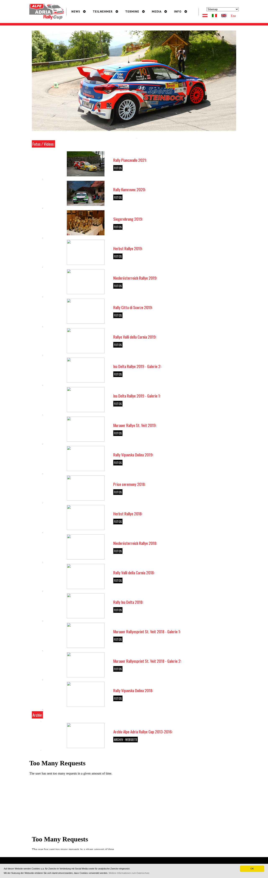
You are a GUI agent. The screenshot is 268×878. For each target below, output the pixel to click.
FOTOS (118, 168)
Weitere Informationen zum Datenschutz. (129, 873)
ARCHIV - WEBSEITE (125, 739)
